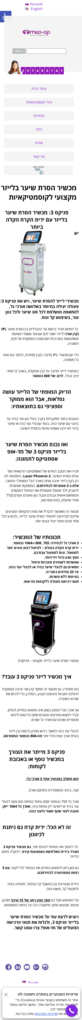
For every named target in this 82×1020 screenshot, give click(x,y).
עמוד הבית (39, 88)
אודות (39, 142)
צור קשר (39, 156)
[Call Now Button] (72, 1011)
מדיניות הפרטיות (46, 1014)
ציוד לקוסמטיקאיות (39, 102)
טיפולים (39, 115)
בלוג (39, 129)
